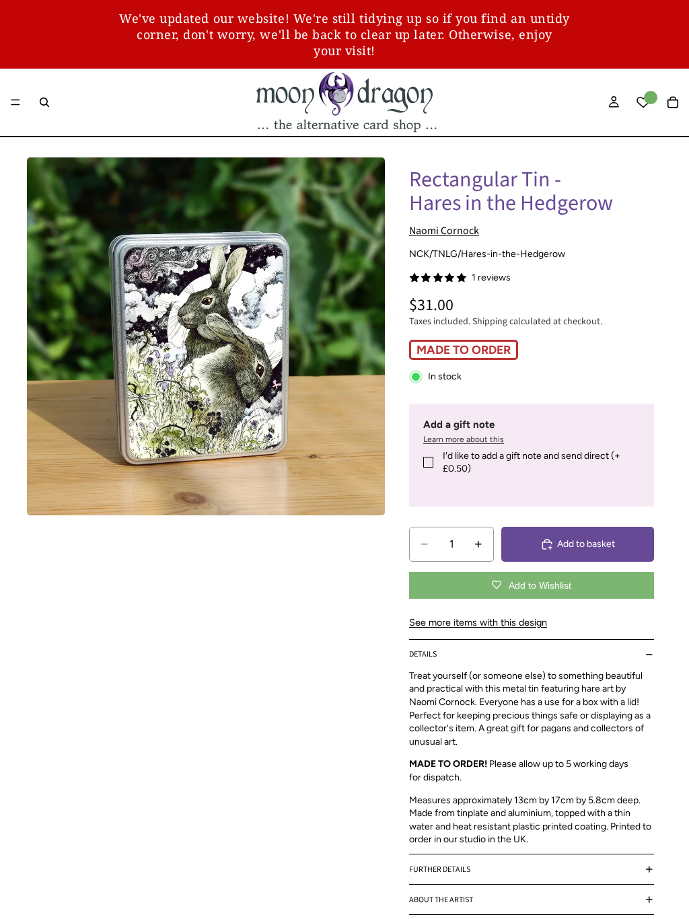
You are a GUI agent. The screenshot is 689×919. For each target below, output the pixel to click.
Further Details (439, 869)
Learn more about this (463, 439)
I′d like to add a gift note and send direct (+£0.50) (531, 462)
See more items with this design (478, 622)
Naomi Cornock (444, 230)
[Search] (44, 102)
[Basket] (673, 102)
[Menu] (15, 102)
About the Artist (441, 900)
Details (423, 654)
